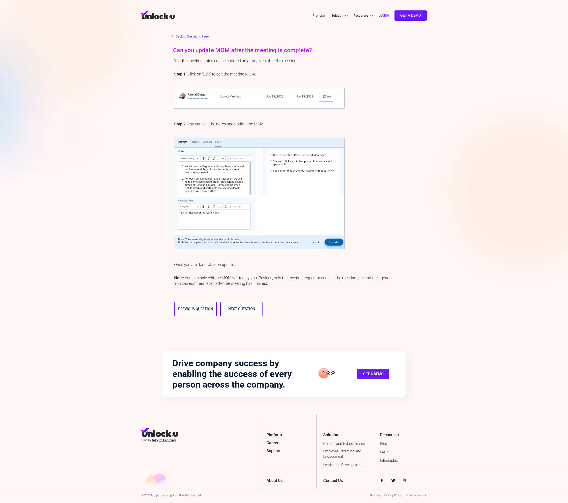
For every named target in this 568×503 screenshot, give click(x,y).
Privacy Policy (393, 495)
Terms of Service (416, 495)
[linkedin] (404, 480)
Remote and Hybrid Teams (344, 444)
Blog (383, 444)
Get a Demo (410, 15)
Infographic (389, 460)
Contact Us (333, 480)
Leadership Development (342, 465)
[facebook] (382, 480)
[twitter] (393, 480)
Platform (319, 16)
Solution (337, 16)
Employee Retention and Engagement (342, 454)
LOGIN (384, 15)
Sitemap (375, 495)
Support (273, 450)
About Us (274, 480)
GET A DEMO (373, 374)
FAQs (384, 452)
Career (272, 442)
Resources (360, 16)
